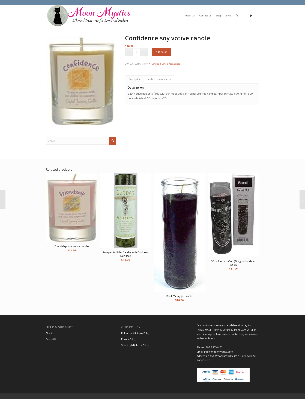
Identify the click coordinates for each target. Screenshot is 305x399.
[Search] (237, 15)
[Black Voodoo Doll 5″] (302, 199)
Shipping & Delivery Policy (135, 345)
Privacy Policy (128, 339)
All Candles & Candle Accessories (164, 63)
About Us (50, 333)
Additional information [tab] (159, 79)
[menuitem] (189, 15)
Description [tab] (134, 79)
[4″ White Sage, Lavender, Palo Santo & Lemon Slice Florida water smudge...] (2, 199)
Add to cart (161, 51)
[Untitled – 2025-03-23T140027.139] (88, 15)
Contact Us (51, 339)
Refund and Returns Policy (135, 333)
